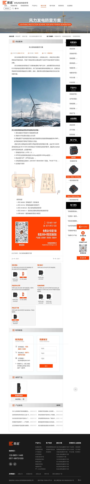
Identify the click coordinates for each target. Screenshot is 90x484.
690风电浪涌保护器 (18, 399)
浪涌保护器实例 (50, 449)
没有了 (17, 258)
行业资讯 (71, 449)
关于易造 (77, 449)
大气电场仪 (38, 452)
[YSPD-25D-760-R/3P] (15, 317)
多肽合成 (38, 474)
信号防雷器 (38, 454)
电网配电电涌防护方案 (62, 449)
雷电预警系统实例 (51, 447)
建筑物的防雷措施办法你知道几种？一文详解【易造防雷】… (46, 422)
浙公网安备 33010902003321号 (64, 480)
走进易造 (70, 5)
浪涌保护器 (14, 5)
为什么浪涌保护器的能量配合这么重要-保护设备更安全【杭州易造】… (21, 411)
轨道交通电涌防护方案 (62, 469)
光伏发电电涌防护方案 (62, 459)
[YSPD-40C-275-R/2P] (15, 274)
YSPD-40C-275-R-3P (41, 302)
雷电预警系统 (25, 5)
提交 (46, 366)
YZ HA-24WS (23, 279)
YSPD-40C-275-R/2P (15, 280)
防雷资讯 (61, 5)
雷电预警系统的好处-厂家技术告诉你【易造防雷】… (47, 418)
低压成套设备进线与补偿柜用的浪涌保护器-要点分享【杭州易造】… (46, 425)
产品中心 (34, 5)
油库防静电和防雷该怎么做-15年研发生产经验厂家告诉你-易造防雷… (21, 415)
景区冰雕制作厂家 (57, 474)
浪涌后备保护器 (39, 457)
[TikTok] (15, 464)
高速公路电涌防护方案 (62, 454)
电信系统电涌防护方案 (62, 466)
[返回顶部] (75, 389)
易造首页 (17, 36)
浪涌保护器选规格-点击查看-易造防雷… (46, 411)
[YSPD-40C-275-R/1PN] (48, 296)
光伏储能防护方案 (61, 457)
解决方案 (43, 5)
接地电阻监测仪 (66, 36)
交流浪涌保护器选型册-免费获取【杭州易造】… (21, 425)
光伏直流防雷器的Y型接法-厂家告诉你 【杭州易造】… (20, 418)
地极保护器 (38, 466)
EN (18, 8)
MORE (58, 405)
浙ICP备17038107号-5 (45, 480)
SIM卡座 (46, 474)
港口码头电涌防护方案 (62, 447)
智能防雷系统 (39, 464)
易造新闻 (77, 447)
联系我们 (7, 8)
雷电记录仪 (38, 461)
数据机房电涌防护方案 (62, 464)
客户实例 (52, 5)
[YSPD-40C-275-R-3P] (40, 296)
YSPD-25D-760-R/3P (15, 322)
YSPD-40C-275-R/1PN (49, 302)
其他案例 (48, 452)
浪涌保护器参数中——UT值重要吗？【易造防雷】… (21, 422)
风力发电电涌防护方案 (35, 36)
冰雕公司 (20, 474)
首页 (5, 5)
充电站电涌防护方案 (62, 452)
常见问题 (71, 452)
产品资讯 (71, 447)
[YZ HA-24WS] (23, 274)
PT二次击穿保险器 (40, 469)
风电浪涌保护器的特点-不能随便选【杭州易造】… (47, 415)
